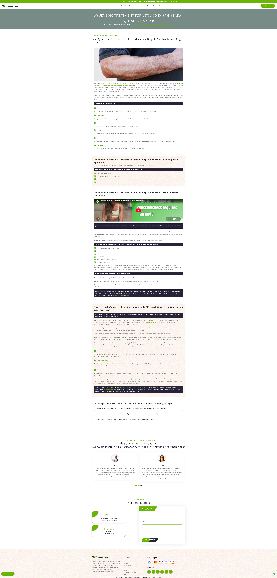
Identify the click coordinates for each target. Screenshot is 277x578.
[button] (135, 485)
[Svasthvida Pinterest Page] (162, 572)
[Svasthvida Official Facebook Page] (3, 1)
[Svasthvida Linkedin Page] (166, 572)
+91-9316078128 (118, 295)
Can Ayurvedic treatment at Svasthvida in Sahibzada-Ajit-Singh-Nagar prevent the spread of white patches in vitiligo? (127, 414)
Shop (154, 5)
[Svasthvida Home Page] (10, 6)
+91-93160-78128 (173, 1)
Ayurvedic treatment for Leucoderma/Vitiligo (132, 387)
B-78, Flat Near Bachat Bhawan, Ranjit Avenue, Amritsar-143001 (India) (137, 1)
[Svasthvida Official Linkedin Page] (14, 1)
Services (131, 5)
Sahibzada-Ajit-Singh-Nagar (122, 24)
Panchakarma (140, 5)
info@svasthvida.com (161, 1)
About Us (123, 5)
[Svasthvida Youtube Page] (17, 1)
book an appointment (110, 389)
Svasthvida (100, 291)
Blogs (148, 5)
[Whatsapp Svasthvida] (273, 574)
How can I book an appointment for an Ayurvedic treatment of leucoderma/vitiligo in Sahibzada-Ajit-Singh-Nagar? (127, 419)
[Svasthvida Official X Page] (9, 1)
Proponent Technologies (155, 577)
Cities (110, 24)
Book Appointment (150, 539)
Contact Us (162, 5)
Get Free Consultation (8, 574)
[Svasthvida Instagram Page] (153, 572)
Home (116, 5)
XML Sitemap (127, 574)
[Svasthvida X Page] (158, 572)
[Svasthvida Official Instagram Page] (6, 1)
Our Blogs (126, 568)
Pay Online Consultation (267, 5)
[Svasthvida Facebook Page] (149, 572)
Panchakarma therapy (151, 322)
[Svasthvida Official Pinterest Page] (12, 1)
